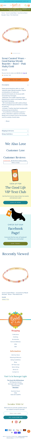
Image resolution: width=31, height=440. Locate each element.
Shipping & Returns (15, 357)
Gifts (15, 344)
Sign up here (15, 202)
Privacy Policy (10, 437)
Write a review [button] (15, 162)
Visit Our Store (15, 355)
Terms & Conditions (23, 436)
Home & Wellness (15, 341)
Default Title (5, 299)
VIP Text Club (15, 364)
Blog (15, 362)
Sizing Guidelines (16, 359)
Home (3, 13)
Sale (15, 346)
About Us (15, 369)
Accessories (15, 339)
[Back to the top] (28, 431)
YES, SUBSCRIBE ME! (16, 417)
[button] (26, 5)
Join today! (15, 243)
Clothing (15, 337)
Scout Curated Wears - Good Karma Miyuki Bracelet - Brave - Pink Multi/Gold (15, 293)
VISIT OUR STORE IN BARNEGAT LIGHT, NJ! (16, 1)
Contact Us (15, 372)
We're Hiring (15, 367)
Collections (15, 334)
